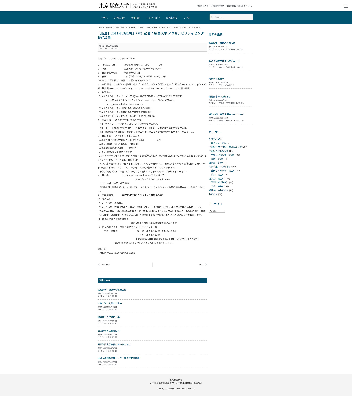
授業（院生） (217, 174)
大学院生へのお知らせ (220, 166)
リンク (186, 17)
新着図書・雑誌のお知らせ (222, 43)
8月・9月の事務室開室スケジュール (226, 114)
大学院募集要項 (216, 78)
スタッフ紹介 (153, 17)
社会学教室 (214, 139)
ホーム (104, 17)
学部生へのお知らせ (219, 150)
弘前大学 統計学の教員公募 (112, 289)
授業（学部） (217, 158)
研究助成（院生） (220, 182)
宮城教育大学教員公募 (109, 317)
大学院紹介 (119, 17)
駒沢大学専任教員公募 (109, 330)
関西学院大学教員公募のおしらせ (114, 344)
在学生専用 (171, 17)
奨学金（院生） (216, 178)
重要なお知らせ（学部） (223, 154)
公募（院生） (114, 48)
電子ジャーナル (218, 142)
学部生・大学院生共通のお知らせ (231, 49)
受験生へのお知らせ (226, 85)
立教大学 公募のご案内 (110, 303)
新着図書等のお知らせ (220, 96)
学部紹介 (135, 17)
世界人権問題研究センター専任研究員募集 (118, 358)
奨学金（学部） (216, 162)
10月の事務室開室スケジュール (224, 60)
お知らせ (213, 194)
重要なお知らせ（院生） (223, 170)
